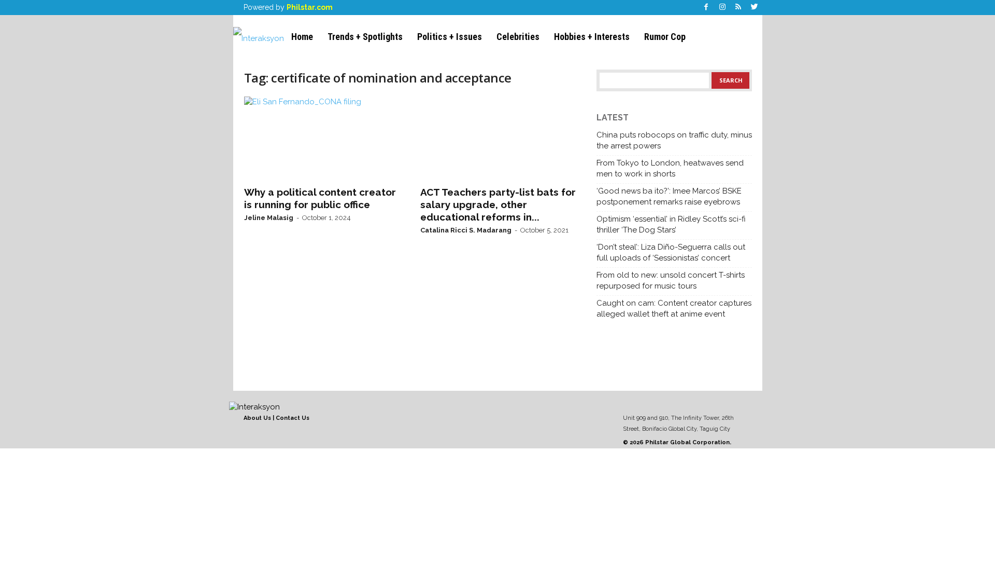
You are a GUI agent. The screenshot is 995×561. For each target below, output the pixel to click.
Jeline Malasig (268, 218)
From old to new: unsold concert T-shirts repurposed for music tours (670, 280)
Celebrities (517, 36)
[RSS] (738, 7)
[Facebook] (706, 7)
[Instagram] (722, 7)
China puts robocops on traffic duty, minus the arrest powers (674, 140)
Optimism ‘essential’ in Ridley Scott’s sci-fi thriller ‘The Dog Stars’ (671, 224)
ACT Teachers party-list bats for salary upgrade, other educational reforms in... (498, 204)
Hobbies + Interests (592, 36)
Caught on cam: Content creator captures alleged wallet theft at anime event (673, 308)
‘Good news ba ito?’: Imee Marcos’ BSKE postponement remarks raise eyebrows (669, 196)
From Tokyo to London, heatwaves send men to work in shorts (670, 168)
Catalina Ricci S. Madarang (465, 230)
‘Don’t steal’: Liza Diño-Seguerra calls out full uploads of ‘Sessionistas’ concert (670, 252)
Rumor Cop (665, 36)
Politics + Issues (449, 36)
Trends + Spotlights (365, 36)
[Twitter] (754, 7)
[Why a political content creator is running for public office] (322, 138)
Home (302, 36)
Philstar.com (310, 7)
